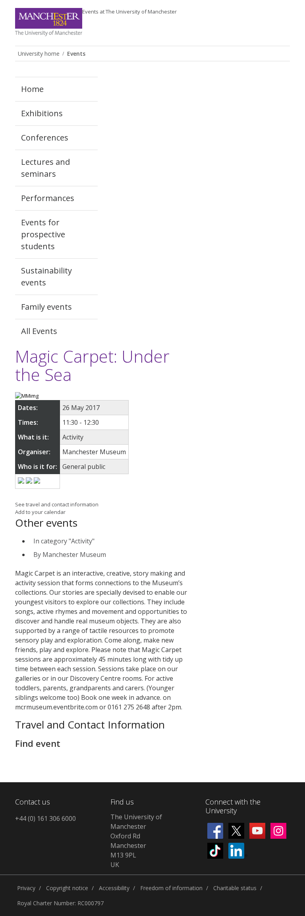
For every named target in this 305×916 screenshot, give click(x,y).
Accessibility (114, 888)
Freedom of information (171, 888)
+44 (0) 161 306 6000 (45, 818)
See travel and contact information (56, 504)
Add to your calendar (40, 512)
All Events (39, 331)
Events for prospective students (43, 234)
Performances (47, 198)
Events (129, 11)
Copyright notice (67, 888)
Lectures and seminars (45, 167)
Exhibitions (42, 113)
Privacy (26, 888)
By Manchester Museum (69, 554)
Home (32, 89)
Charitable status (235, 888)
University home (39, 53)
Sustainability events (46, 276)
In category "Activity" (64, 541)
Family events (46, 306)
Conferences (44, 137)
